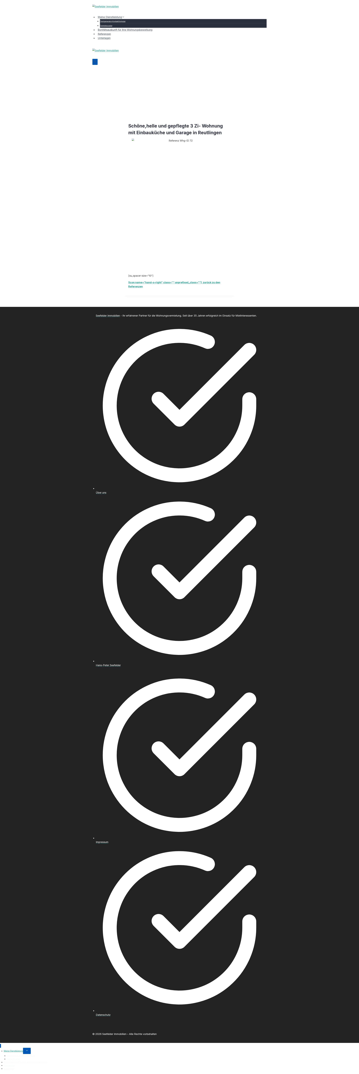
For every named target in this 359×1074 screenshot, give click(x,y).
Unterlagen (104, 38)
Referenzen (104, 33)
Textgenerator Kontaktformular (113, 21)
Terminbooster (106, 26)
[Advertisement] (179, 86)
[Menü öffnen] (95, 62)
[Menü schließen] (0, 1046)
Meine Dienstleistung (13, 1051)
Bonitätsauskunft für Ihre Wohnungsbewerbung (125, 29)
